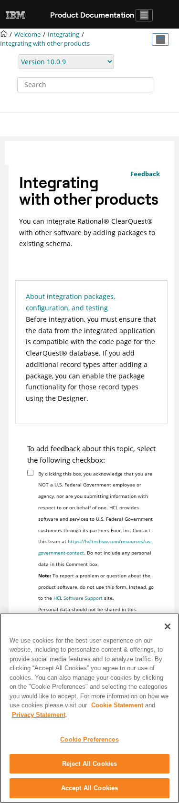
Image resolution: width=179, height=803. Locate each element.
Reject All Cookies (89, 763)
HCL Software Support (78, 598)
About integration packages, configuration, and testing (70, 302)
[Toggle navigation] (144, 15)
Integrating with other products (45, 44)
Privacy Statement (38, 714)
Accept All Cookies (89, 788)
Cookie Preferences (89, 739)
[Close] (167, 626)
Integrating (63, 34)
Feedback (145, 173)
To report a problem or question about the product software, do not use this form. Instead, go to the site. (96, 587)
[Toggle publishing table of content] (160, 39)
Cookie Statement (117, 705)
